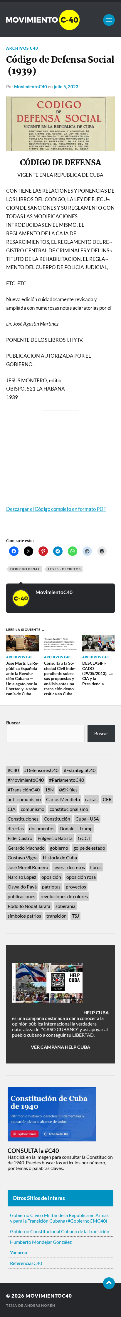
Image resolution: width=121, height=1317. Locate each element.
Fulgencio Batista (55, 838)
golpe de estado (89, 848)
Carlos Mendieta (63, 799)
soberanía (65, 906)
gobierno (59, 848)
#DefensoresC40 (41, 770)
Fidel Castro (20, 838)
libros (96, 867)
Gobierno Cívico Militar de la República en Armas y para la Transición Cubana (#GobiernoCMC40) (59, 1217)
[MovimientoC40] (60, 20)
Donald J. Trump (76, 828)
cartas (91, 799)
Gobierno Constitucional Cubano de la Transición (59, 1231)
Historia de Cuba (60, 857)
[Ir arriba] (109, 1283)
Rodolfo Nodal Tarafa (29, 906)
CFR (107, 799)
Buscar (13, 722)
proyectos (76, 886)
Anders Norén (39, 1305)
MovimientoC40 (30, 86)
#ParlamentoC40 (66, 780)
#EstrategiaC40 (79, 770)
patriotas (51, 886)
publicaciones (21, 896)
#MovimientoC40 (26, 780)
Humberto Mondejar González (41, 1242)
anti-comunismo (24, 799)
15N (49, 789)
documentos (41, 828)
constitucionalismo (69, 809)
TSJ (75, 915)
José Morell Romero (28, 867)
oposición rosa (81, 877)
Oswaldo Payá (22, 886)
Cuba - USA (87, 818)
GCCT (84, 838)
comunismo (32, 809)
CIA (12, 809)
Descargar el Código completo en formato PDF (56, 509)
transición (56, 915)
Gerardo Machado (26, 848)
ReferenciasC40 (26, 1263)
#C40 (13, 770)
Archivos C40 (22, 48)
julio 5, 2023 (66, 86)
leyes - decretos (64, 569)
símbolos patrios (24, 915)
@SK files (68, 789)
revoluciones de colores (64, 896)
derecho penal (25, 569)
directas (16, 828)
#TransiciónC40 (24, 789)
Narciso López (22, 877)
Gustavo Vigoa (23, 857)
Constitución (57, 818)
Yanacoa (18, 1252)
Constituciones (23, 818)
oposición (51, 877)
